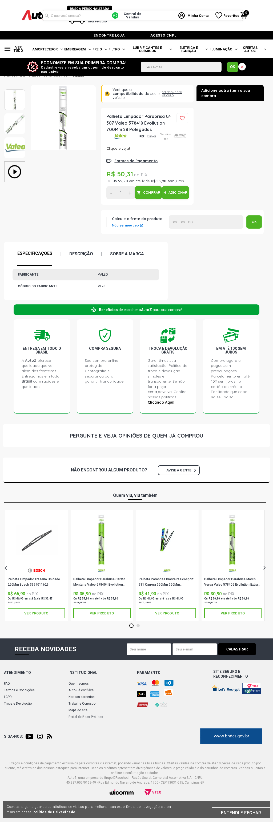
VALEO (120, 136)
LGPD (8, 697)
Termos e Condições (19, 690)
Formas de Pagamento (136, 160)
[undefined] (63, 138)
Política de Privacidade (54, 812)
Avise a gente (178, 470)
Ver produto (36, 613)
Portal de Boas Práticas (86, 717)
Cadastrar (237, 649)
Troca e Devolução (18, 703)
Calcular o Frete (206, 222)
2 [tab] (138, 626)
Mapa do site (78, 710)
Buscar (47, 15)
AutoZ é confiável (81, 690)
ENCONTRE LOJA (109, 35)
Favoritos (231, 16)
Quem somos (79, 683)
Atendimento (17, 672)
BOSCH (36, 573)
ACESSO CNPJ (163, 35)
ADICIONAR (177, 192)
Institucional (83, 672)
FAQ (7, 683)
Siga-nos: (13, 736)
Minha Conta (198, 16)
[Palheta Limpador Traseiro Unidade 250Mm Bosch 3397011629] (36, 540)
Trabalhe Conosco (82, 703)
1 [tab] (132, 626)
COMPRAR (151, 192)
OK (232, 67)
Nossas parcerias (82, 697)
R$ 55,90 (120, 181)
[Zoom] (14, 99)
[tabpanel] (36, 565)
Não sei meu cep (125, 225)
